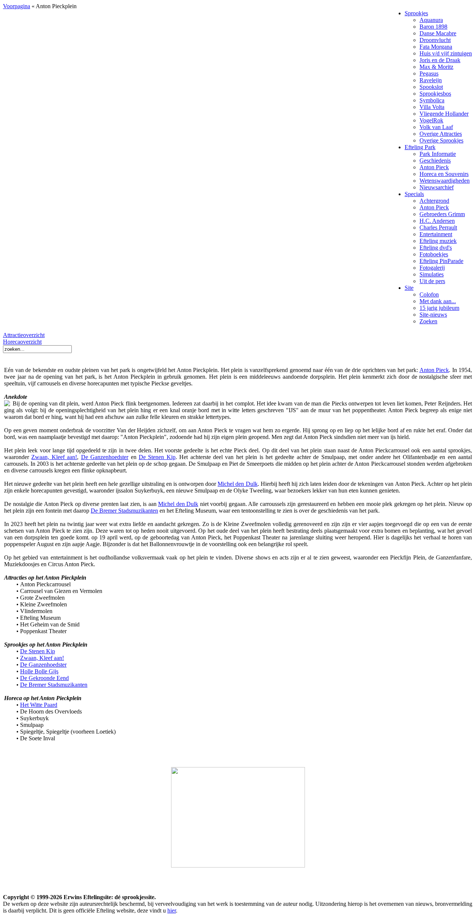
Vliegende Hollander (444, 113)
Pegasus (428, 73)
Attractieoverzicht (24, 335)
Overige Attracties (440, 134)
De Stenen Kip (157, 457)
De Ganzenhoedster (104, 457)
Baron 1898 (433, 26)
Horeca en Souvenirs (444, 174)
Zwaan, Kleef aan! (54, 457)
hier (171, 910)
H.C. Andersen (437, 221)
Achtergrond (434, 201)
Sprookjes (416, 13)
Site (409, 288)
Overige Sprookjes (441, 140)
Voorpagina (16, 6)
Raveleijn (430, 80)
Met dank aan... (437, 301)
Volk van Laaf (436, 127)
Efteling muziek (438, 241)
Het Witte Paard (38, 705)
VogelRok (431, 120)
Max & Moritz (436, 67)
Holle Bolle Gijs (39, 671)
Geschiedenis (435, 160)
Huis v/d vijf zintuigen (445, 53)
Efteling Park (420, 147)
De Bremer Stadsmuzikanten (124, 510)
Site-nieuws (433, 314)
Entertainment (435, 234)
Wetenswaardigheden (444, 180)
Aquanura (431, 20)
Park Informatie (437, 154)
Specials (414, 194)
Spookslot (431, 87)
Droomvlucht (435, 40)
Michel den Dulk (237, 484)
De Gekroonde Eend (44, 678)
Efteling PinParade (441, 261)
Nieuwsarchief (436, 187)
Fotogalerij (432, 267)
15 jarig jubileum (439, 308)
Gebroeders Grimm (442, 214)
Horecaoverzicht (22, 342)
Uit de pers (432, 281)
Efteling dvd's (435, 247)
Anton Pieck (434, 167)
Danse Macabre (437, 33)
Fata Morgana (435, 47)
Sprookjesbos (435, 93)
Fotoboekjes (433, 254)
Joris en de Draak (439, 60)
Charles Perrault (438, 227)
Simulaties (431, 274)
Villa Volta (431, 107)
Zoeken (428, 321)
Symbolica (431, 100)
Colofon (429, 294)
